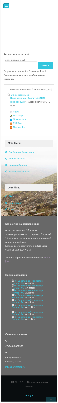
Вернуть (29, 395)
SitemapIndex (20, 119)
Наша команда (18, 98)
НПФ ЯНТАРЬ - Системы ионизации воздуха (29, 384)
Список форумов (20, 95)
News (15, 111)
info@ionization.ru (15, 367)
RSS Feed (17, 123)
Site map (17, 115)
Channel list (19, 127)
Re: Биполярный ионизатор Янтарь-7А (27, 282)
